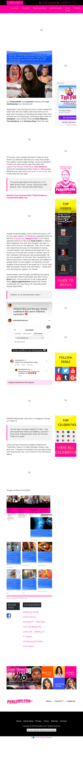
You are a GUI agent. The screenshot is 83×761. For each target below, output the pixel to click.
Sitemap (54, 721)
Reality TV (39, 631)
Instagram (28, 621)
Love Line (27, 631)
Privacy (38, 721)
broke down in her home (36, 171)
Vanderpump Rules (33, 641)
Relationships (39, 8)
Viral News (68, 9)
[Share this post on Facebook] (9, 615)
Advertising (28, 721)
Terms (46, 721)
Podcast (78, 8)
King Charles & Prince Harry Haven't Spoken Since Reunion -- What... (33, 512)
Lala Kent (40, 621)
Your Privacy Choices (44, 737)
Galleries (71, 701)
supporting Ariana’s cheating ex (27, 167)
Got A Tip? (15, 3)
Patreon (14, 8)
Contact (63, 721)
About (18, 721)
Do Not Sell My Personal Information (42, 730)
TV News (27, 636)
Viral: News (28, 646)
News (48, 701)
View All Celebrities (65, 450)
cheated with (26, 238)
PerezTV (26, 8)
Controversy (56, 8)
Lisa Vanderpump (32, 626)
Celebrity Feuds (31, 612)
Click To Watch (65, 282)
